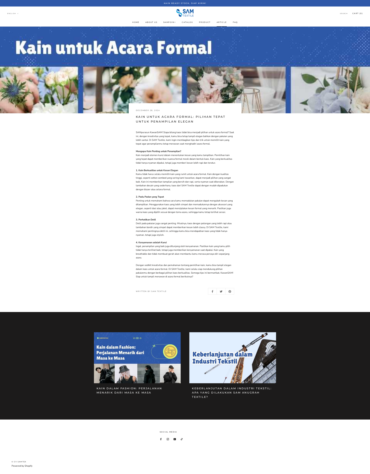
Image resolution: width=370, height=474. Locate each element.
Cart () (357, 13)
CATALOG (187, 22)
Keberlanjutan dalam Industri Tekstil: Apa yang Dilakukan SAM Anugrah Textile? (232, 393)
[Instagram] (168, 439)
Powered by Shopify (22, 465)
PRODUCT (205, 22)
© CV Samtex (19, 462)
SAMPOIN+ (169, 22)
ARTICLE (222, 22)
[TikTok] (182, 439)
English (11, 13)
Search (344, 13)
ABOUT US (151, 22)
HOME (135, 22)
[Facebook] (161, 439)
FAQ (235, 22)
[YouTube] (175, 439)
